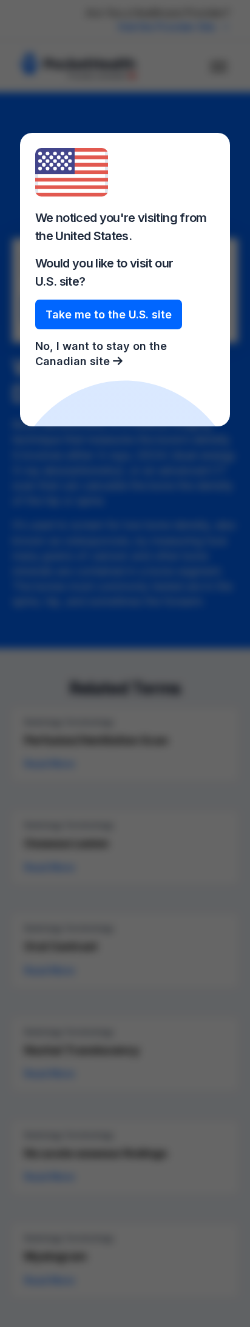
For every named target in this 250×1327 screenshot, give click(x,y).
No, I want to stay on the (101, 354)
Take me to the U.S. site (109, 314)
